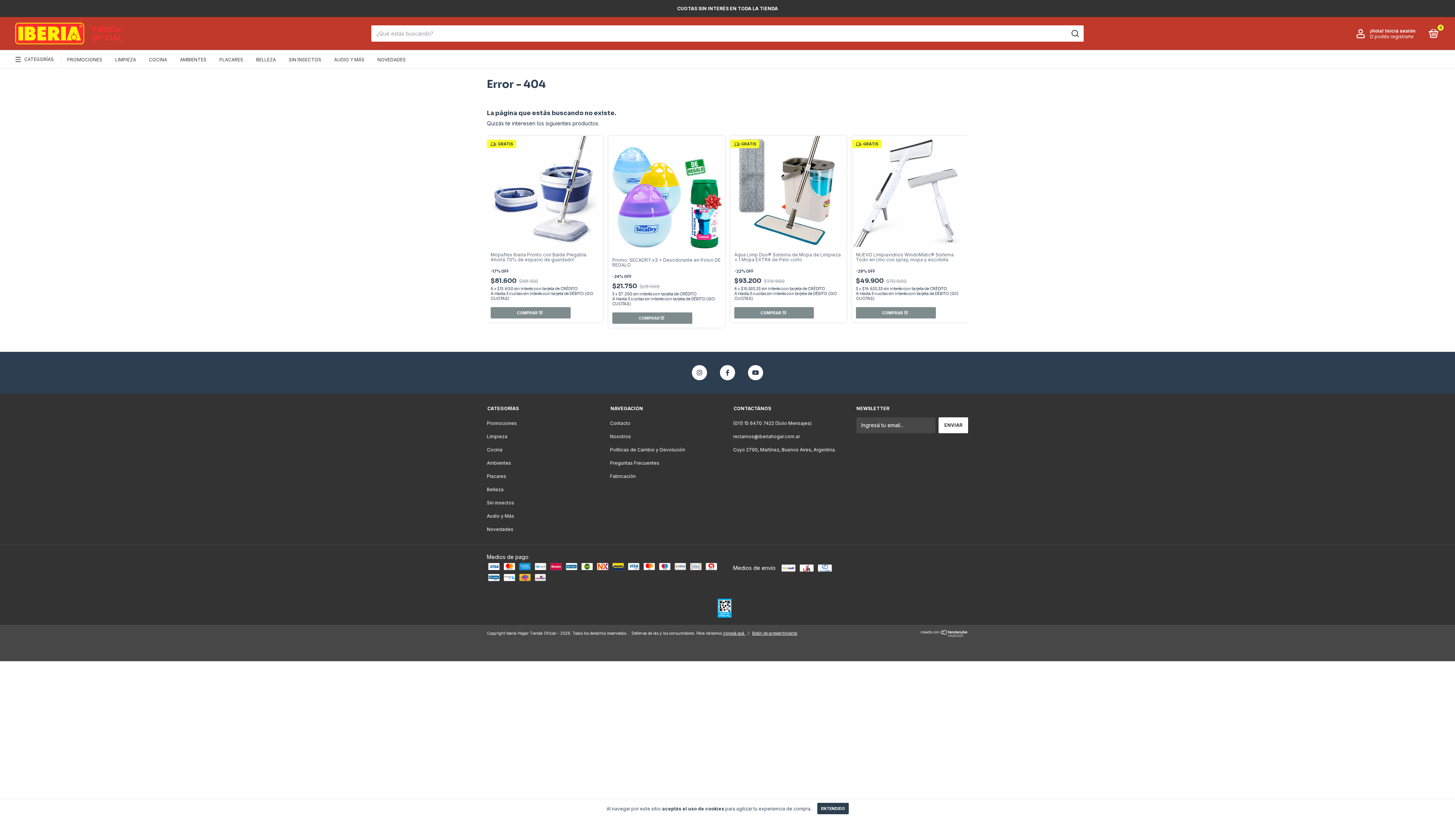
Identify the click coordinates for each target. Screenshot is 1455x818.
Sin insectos (305, 59)
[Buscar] (1075, 34)
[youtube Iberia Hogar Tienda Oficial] (755, 372)
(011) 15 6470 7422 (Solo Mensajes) (772, 423)
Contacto (620, 423)
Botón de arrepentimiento (774, 633)
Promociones (84, 59)
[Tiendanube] (944, 635)
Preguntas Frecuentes (634, 463)
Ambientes (193, 59)
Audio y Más (349, 59)
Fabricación (623, 476)
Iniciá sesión (1400, 31)
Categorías (39, 59)
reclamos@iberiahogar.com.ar (766, 436)
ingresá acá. (734, 633)
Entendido (833, 808)
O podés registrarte (1392, 36)
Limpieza (125, 59)
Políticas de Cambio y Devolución (647, 450)
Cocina (158, 59)
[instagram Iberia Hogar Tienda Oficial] (699, 372)
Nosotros (620, 436)
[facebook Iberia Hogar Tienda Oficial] (727, 372)
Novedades (391, 59)
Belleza (266, 59)
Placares (231, 59)
